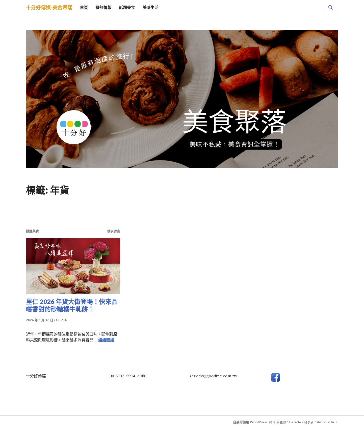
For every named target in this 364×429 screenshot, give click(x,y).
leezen (62, 320)
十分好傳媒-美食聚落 (49, 7)
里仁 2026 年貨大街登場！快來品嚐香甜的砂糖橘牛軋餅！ (72, 305)
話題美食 (127, 7)
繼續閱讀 (106, 340)
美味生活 (150, 7)
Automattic (326, 422)
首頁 (84, 7)
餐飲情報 (103, 7)
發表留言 (113, 231)
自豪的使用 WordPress (250, 422)
